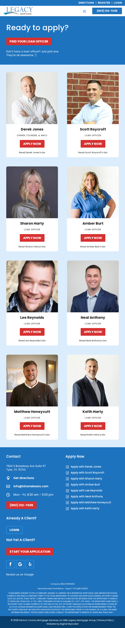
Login (118, 3)
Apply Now (32, 144)
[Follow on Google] (20, 564)
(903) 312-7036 (107, 11)
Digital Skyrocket (69, 623)
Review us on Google (20, 574)
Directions (86, 3)
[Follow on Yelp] (30, 564)
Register (104, 3)
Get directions (23, 478)
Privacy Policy (105, 620)
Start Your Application (30, 551)
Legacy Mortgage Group (82, 620)
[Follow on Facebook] (10, 564)
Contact (13, 456)
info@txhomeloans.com (30, 486)
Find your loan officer (29, 41)
